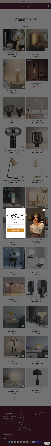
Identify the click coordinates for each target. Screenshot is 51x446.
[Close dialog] (44, 210)
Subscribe (15, 230)
